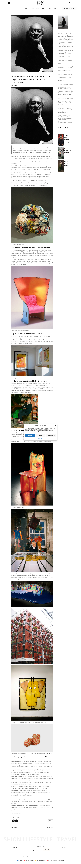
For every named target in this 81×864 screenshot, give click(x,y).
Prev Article (14, 827)
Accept (30, 435)
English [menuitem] (20, 860)
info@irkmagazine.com (16, 849)
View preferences (51, 435)
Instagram (58, 849)
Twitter (68, 849)
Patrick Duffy (61, 31)
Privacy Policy (71, 856)
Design (50, 820)
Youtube (72, 849)
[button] (55, 425)
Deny (40, 435)
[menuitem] (20, 861)
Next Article (50, 827)
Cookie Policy (40, 438)
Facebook (63, 849)
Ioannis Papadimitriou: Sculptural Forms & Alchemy (67, 152)
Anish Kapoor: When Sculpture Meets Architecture (67, 139)
